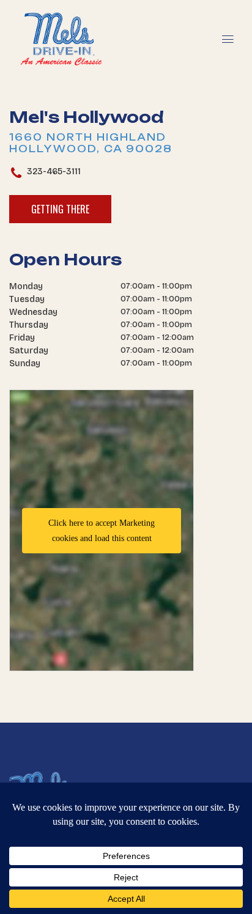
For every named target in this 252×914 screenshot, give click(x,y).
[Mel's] (126, 767)
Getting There (60, 209)
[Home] (61, 20)
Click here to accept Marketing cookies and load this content (101, 530)
